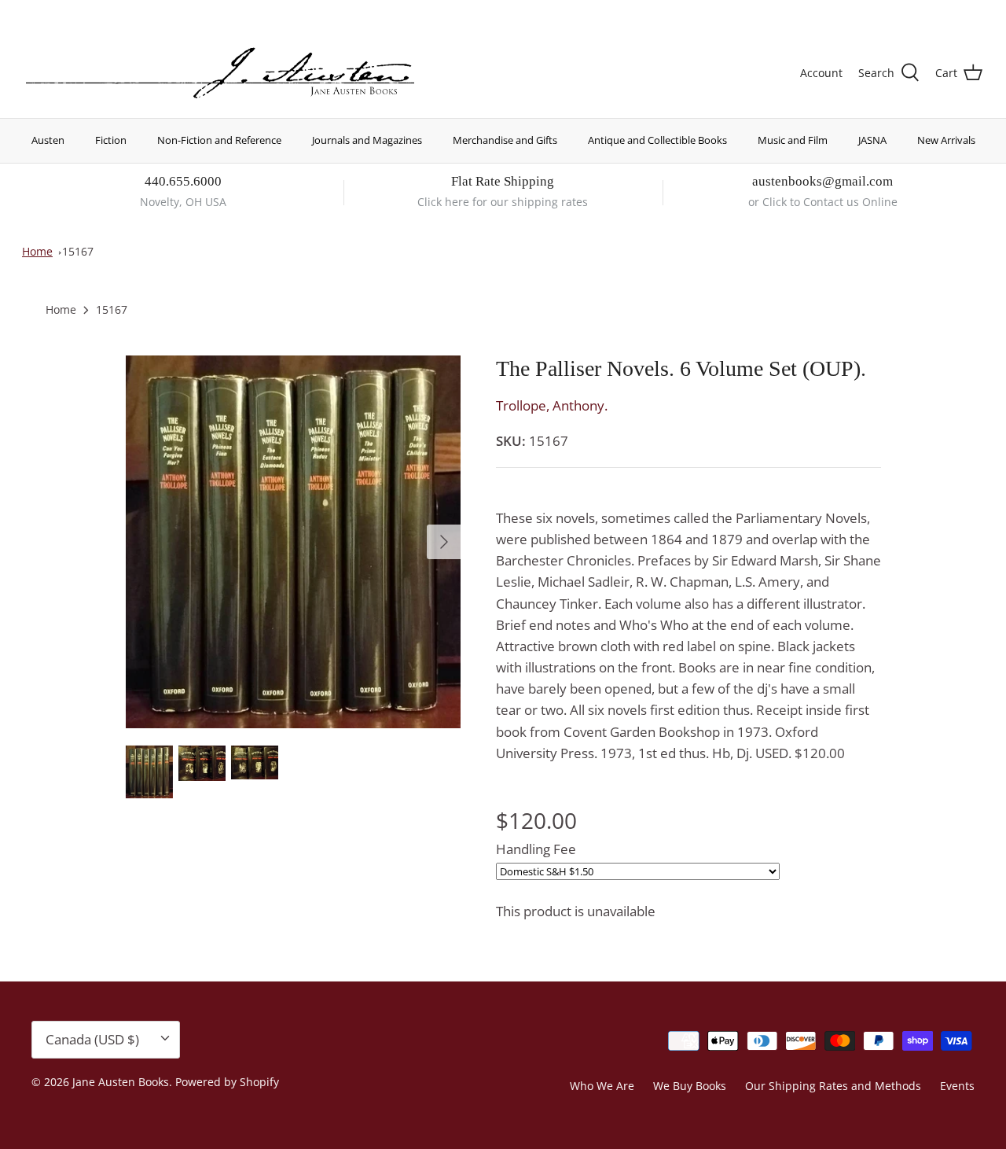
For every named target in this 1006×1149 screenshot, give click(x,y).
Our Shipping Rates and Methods (833, 1085)
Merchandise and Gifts (505, 140)
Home (37, 251)
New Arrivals (946, 140)
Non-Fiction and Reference (219, 140)
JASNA (872, 140)
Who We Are (602, 1085)
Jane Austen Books (120, 1081)
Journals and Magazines (367, 140)
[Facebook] (52, 12)
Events (957, 1085)
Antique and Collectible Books (657, 140)
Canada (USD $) (924, 13)
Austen (47, 140)
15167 (78, 251)
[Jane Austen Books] (220, 73)
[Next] (444, 542)
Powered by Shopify (227, 1081)
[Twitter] (29, 12)
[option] (293, 541)
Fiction (111, 140)
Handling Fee (536, 849)
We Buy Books (689, 1085)
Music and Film (793, 140)
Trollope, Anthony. (552, 405)
